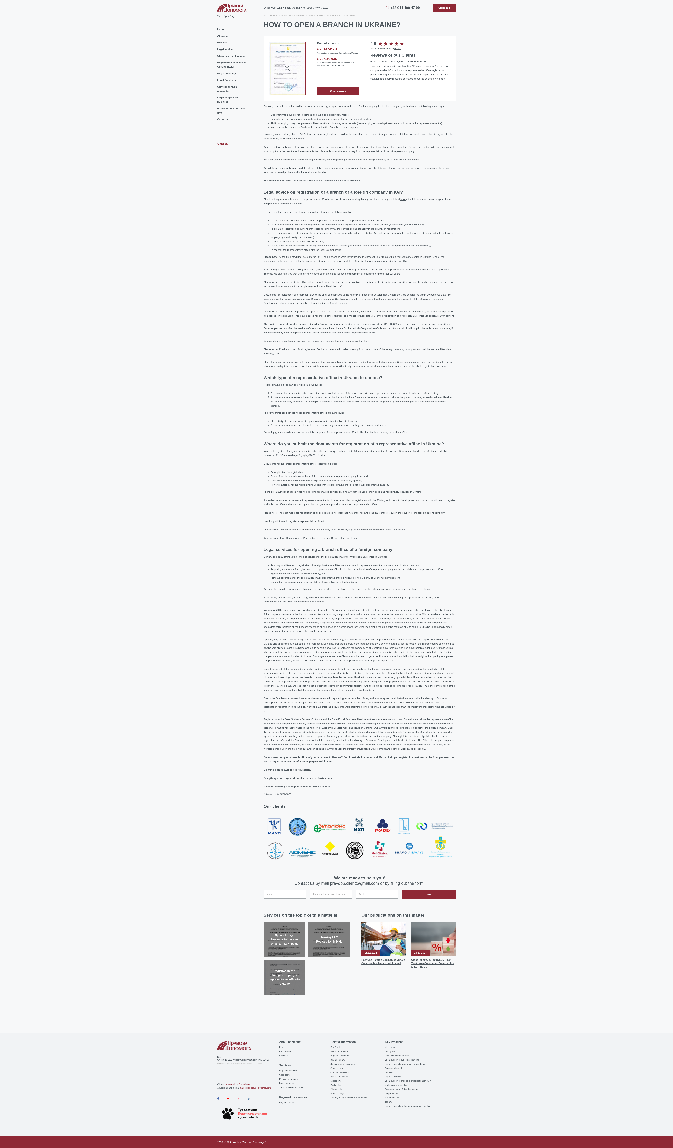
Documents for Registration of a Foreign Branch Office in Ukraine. (322, 538)
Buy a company (226, 73)
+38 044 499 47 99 (405, 8)
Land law (389, 1072)
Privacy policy (337, 1089)
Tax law (388, 1102)
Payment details (286, 1102)
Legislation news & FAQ (308, 15)
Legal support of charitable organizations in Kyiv (408, 1081)
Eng (232, 16)
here (403, 199)
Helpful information (339, 1051)
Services (272, 915)
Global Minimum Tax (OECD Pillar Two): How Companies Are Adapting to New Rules (432, 963)
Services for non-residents (227, 88)
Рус (225, 16)
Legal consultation (288, 1071)
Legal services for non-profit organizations (405, 1064)
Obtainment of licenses (231, 55)
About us (222, 36)
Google (397, 48)
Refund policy (337, 1093)
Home (220, 29)
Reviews (222, 42)
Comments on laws (339, 1072)
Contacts (222, 119)
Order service (338, 91)
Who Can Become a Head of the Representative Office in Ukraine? (323, 180)
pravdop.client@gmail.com (237, 1084)
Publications (285, 1051)
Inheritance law (392, 1097)
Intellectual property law (396, 1085)
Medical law (390, 1047)
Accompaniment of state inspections (402, 1089)
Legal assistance (393, 1076)
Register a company (288, 1079)
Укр (219, 16)
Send (429, 894)
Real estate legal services (397, 1055)
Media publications (339, 1076)
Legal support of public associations (402, 1060)
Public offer (335, 1085)
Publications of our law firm (231, 110)
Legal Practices (226, 80)
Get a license (285, 1075)
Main (266, 15)
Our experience (337, 1068)
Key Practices (336, 1047)
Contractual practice (394, 1068)
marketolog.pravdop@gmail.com (255, 1088)
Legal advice (225, 49)
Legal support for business (227, 99)
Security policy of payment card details (348, 1097)
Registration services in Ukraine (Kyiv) (231, 64)
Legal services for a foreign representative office (407, 1106)
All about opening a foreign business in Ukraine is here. (297, 786)
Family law (390, 1051)
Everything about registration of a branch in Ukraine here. (298, 778)
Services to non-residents (291, 1087)
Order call (223, 143)
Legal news (335, 1081)
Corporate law (391, 1093)
